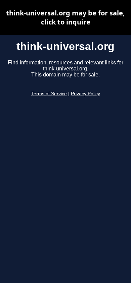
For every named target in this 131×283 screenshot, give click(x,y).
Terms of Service (49, 93)
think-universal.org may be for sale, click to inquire (65, 17)
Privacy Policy (85, 93)
